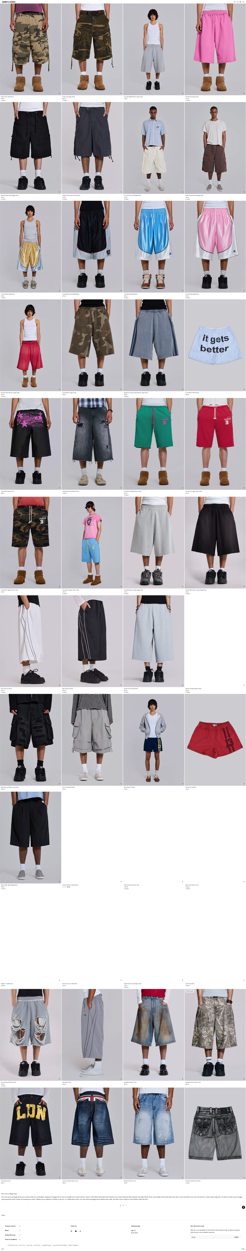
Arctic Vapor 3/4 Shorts (6, 688)
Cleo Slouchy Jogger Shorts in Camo (9, 590)
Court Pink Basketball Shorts (192, 294)
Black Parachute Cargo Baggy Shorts (9, 195)
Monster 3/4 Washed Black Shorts (194, 688)
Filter (243, 1249)
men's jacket (133, 1199)
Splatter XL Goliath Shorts (7, 983)
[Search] (235, 2)
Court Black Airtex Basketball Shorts (70, 294)
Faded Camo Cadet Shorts (7, 96)
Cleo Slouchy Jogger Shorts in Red (194, 491)
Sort (2, 1249)
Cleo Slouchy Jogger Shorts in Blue (70, 590)
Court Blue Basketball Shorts (130, 294)
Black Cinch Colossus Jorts (192, 885)
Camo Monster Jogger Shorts (69, 392)
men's (121, 1199)
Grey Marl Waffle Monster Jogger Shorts (133, 96)
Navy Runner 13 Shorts (129, 787)
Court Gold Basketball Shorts (8, 294)
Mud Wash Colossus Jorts (130, 1082)
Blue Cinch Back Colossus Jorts (131, 885)
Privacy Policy (29, 1245)
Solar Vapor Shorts (66, 1082)
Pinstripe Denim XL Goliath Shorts (70, 885)
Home (3, 1215)
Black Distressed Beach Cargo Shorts (10, 787)
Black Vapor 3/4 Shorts (67, 688)
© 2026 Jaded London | (13, 1245)
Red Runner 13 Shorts (191, 787)
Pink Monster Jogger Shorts (192, 96)
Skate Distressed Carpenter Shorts (70, 491)
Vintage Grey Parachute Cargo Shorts (71, 195)
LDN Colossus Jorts (5, 1180)
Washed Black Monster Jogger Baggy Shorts (196, 590)
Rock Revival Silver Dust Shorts (193, 1180)
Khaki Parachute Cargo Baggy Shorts (133, 983)
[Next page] (125, 1206)
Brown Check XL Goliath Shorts (69, 983)
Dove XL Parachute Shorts (68, 787)
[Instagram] (71, 1231)
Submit (236, 1237)
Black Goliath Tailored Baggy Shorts (9, 885)
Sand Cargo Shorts (190, 983)
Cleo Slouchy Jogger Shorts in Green (132, 491)
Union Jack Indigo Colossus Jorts (70, 1180)
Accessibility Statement (46, 1245)
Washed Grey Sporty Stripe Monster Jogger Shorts (136, 392)
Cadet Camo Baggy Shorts (68, 96)
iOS (134, 1230)
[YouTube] (75, 1231)
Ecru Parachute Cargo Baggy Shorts (132, 195)
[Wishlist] (237, 2)
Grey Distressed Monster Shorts (8, 1082)
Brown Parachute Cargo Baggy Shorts (194, 195)
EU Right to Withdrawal (73, 1245)
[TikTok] (80, 1231)
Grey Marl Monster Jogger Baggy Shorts (133, 590)
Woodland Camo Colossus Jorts (193, 1082)
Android (135, 1233)
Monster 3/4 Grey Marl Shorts (131, 688)
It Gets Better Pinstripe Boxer (192, 392)
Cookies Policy (37, 1245)
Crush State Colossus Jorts (7, 491)
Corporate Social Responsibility (60, 1245)
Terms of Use (22, 1245)
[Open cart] (240, 2)
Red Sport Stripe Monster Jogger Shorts (10, 392)
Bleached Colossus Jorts (130, 1180)
